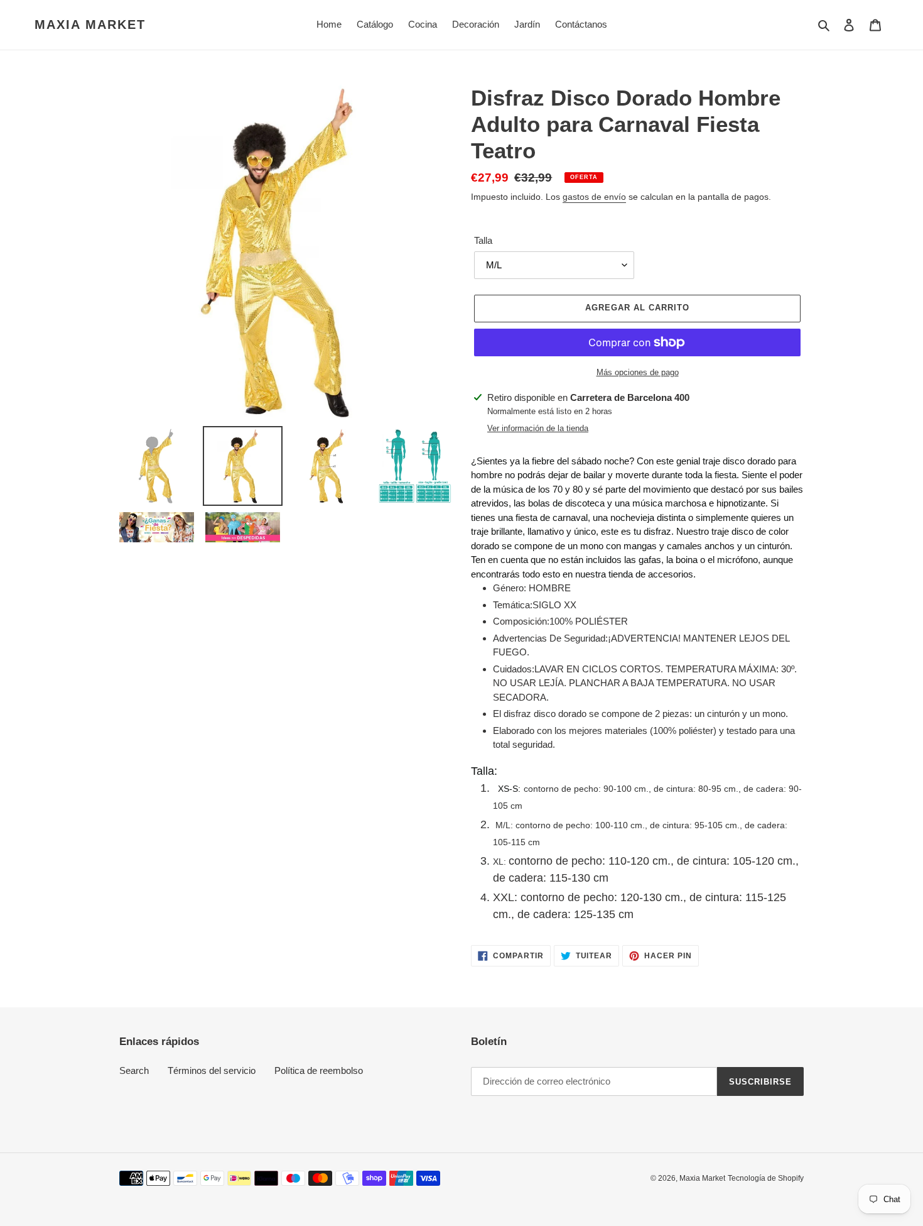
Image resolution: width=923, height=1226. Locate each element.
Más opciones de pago (637, 372)
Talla (483, 240)
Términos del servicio (212, 1070)
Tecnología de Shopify (766, 1178)
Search (134, 1070)
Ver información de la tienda (537, 428)
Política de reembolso (318, 1070)
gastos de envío (594, 197)
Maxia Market (90, 24)
